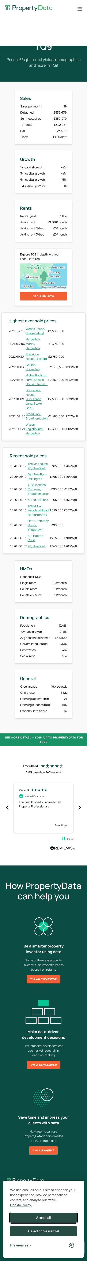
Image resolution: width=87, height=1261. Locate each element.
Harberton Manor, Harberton (33, 343)
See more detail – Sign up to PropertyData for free (43, 740)
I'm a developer (43, 1065)
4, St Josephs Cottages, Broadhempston (38, 489)
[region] (43, 807)
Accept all (43, 1217)
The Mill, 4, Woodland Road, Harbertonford (38, 510)
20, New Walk (37, 546)
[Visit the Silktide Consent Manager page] (72, 1245)
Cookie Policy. (21, 1205)
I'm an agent (43, 1150)
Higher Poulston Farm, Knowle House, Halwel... (37, 379)
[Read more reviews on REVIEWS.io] (62, 848)
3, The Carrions (38, 500)
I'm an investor (43, 979)
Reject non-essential (43, 1231)
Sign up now (43, 296)
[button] (8, 808)
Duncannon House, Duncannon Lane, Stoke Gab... (34, 399)
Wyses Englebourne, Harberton (35, 428)
